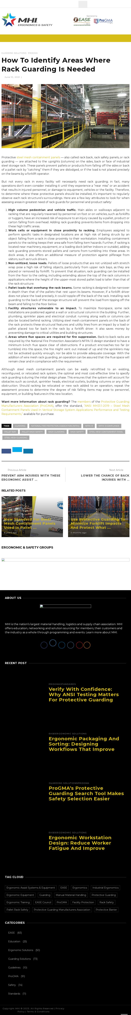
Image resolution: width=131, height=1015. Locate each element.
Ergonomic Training (18, 902)
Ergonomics (79, 887)
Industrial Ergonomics (105, 887)
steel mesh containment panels (38, 157)
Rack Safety (77, 432)
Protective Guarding (104, 895)
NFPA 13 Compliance (109, 426)
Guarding (20, 426)
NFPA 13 (87, 341)
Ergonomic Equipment (20, 895)
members (84, 401)
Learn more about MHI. (102, 632)
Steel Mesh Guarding (15, 437)
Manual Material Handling (71, 895)
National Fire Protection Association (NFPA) (55, 426)
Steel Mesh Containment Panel (106, 432)
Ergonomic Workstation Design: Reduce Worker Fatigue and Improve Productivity (80, 845)
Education (14, 941)
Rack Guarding (56, 432)
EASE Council (43, 902)
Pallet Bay (10, 432)
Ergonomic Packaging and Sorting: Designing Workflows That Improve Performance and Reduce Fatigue (84, 749)
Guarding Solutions (14, 53)
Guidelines (14, 967)
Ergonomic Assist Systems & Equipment (30, 887)
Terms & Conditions (38, 1011)
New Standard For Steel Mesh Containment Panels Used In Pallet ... (30, 523)
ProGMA (33, 53)
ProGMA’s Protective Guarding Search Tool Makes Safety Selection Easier (86, 793)
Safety (12, 985)
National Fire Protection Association (55, 341)
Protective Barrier (106, 909)
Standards (68, 684)
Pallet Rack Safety (32, 432)
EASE (52, 734)
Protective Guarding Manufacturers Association (62, 909)
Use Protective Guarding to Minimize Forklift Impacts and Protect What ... (98, 523)
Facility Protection (83, 902)
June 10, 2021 (13, 77)
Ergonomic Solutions (71, 734)
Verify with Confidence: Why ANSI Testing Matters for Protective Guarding (84, 694)
